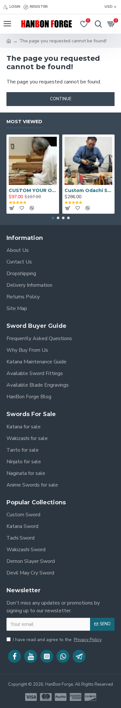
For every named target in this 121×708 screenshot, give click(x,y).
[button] (53, 218)
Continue (60, 99)
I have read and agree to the (57, 640)
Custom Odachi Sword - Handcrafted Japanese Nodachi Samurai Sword (89, 190)
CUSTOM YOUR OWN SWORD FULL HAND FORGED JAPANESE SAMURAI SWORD (33, 190)
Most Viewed (24, 121)
